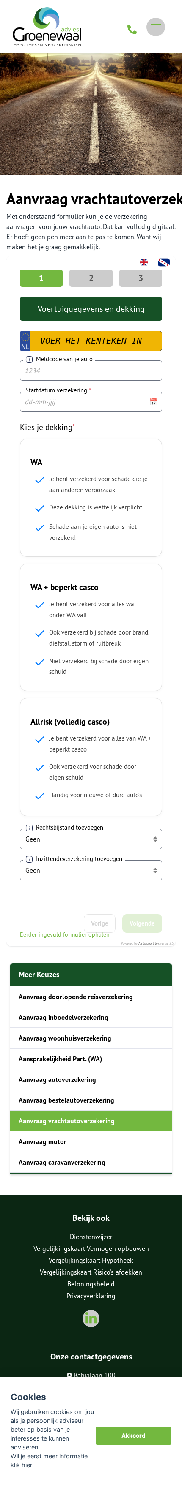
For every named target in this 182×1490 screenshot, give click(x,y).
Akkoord (133, 1435)
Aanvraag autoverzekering (57, 1079)
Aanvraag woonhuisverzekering (65, 1038)
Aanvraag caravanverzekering (62, 1162)
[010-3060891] (132, 27)
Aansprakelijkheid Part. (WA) (60, 1058)
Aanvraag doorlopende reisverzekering (76, 996)
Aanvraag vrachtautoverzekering (67, 1121)
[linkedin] (91, 1318)
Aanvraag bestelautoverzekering (66, 1100)
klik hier (21, 1464)
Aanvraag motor (42, 1141)
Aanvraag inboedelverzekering (63, 1017)
